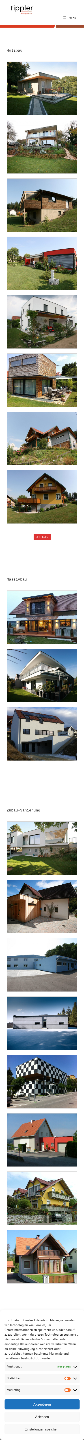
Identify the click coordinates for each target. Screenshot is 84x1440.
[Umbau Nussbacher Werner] (42, 1256)
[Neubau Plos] (42, 380)
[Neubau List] (42, 617)
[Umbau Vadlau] (42, 1140)
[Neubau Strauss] (42, 734)
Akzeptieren (42, 1404)
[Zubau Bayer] (42, 906)
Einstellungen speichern (42, 1429)
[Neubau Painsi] (42, 675)
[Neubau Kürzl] (42, 496)
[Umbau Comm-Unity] (42, 964)
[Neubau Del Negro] (42, 263)
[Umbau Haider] (42, 1081)
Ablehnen (42, 1417)
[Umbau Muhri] (42, 848)
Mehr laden (42, 537)
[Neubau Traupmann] (42, 321)
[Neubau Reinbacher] (42, 205)
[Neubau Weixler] (42, 438)
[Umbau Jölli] (42, 1198)
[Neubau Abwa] (42, 146)
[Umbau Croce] (42, 1023)
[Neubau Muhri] (42, 88)
